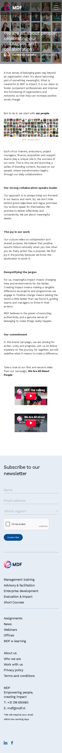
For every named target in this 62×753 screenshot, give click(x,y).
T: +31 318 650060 (16, 702)
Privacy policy (13, 670)
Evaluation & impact (18, 596)
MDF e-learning (15, 641)
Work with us (13, 664)
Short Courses (14, 602)
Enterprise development (21, 591)
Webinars (10, 630)
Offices (9, 635)
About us (10, 653)
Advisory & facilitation (19, 585)
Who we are (12, 659)
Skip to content (12, 3)
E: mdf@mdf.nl (14, 708)
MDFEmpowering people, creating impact (18, 692)
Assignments (13, 618)
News (8, 624)
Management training (19, 579)
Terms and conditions (19, 676)
